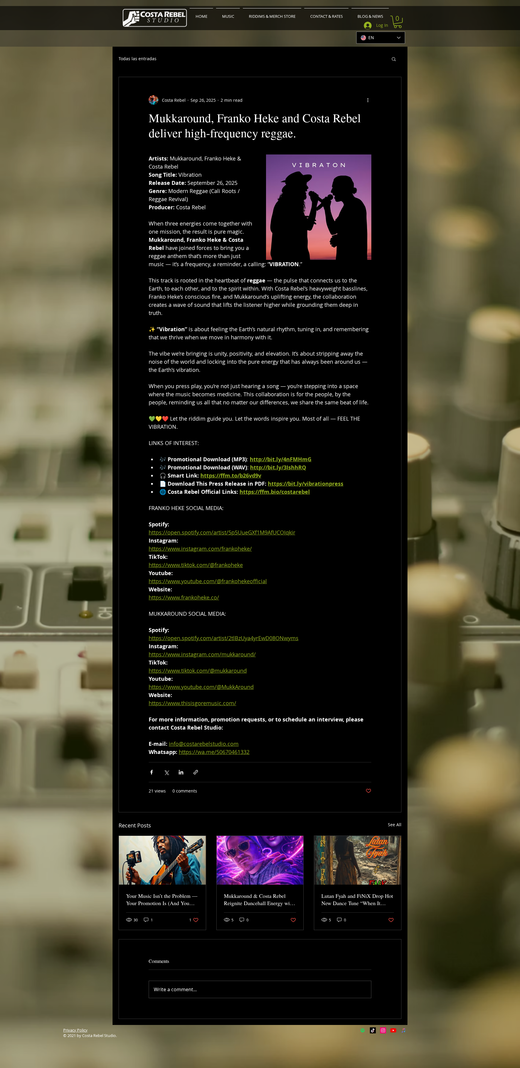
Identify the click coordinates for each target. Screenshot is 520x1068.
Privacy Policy (75, 1030)
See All (394, 824)
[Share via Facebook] (151, 772)
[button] (397, 22)
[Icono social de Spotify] (363, 1030)
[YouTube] (393, 1030)
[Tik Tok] (373, 1030)
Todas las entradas (137, 58)
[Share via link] (196, 772)
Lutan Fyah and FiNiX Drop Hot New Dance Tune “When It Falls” (357, 899)
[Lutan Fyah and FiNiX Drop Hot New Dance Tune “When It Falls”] (357, 860)
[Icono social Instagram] (383, 1030)
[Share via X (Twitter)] (166, 772)
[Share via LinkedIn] (181, 772)
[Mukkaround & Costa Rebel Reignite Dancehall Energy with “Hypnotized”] (260, 860)
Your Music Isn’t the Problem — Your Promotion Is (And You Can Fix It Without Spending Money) (161, 899)
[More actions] (367, 100)
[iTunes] (404, 1030)
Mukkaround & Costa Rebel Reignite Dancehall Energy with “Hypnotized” (259, 899)
